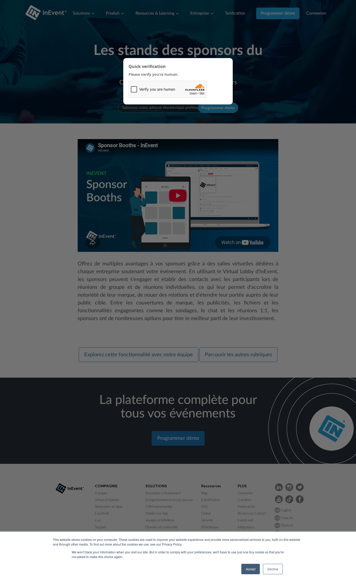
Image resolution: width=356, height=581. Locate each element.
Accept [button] (250, 569)
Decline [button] (272, 569)
